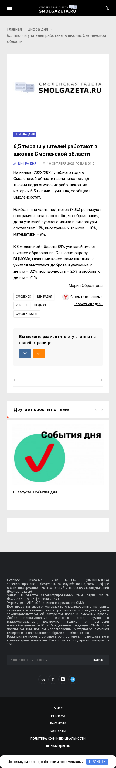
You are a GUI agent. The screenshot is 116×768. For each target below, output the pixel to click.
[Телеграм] (72, 679)
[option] (58, 462)
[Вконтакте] (42, 679)
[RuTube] (62, 679)
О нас (58, 708)
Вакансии (58, 723)
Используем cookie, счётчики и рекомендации (46, 762)
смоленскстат (26, 313)
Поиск (98, 660)
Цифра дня (37, 29)
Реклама (58, 716)
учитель (22, 305)
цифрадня (44, 296)
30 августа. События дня (34, 492)
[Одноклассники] (52, 679)
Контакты (58, 731)
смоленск (23, 296)
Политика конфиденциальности (58, 738)
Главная (14, 29)
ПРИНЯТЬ (97, 762)
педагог (40, 305)
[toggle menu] (9, 8)
